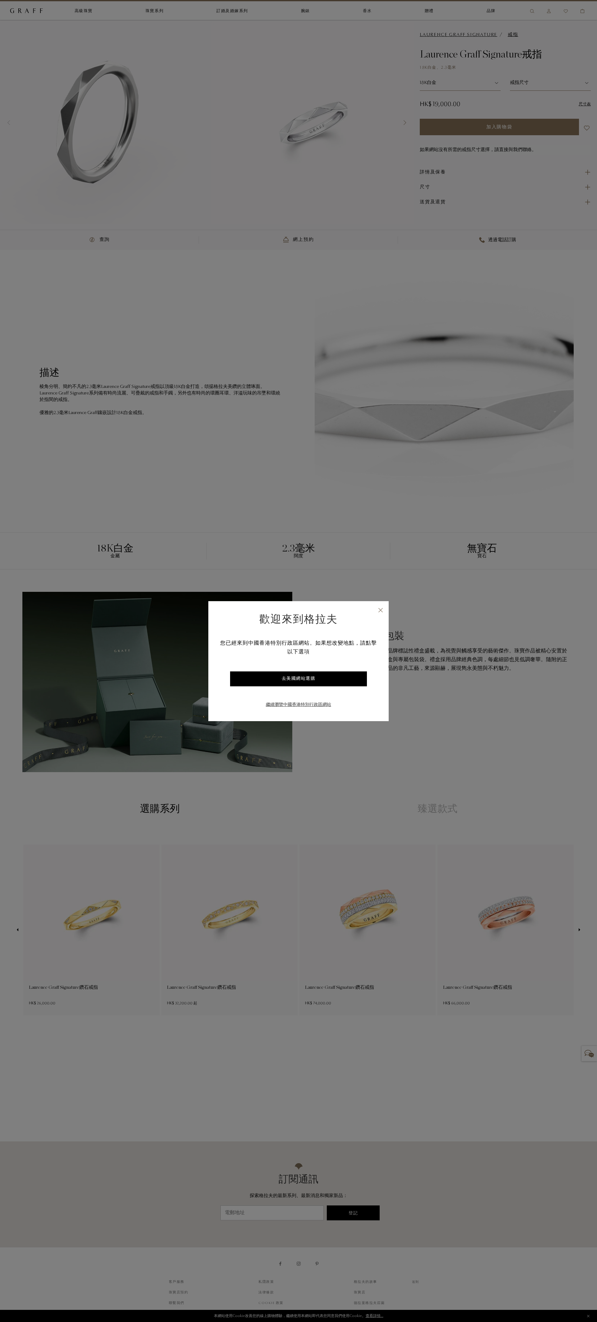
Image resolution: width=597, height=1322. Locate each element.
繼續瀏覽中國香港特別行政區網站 (298, 705)
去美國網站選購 (299, 679)
